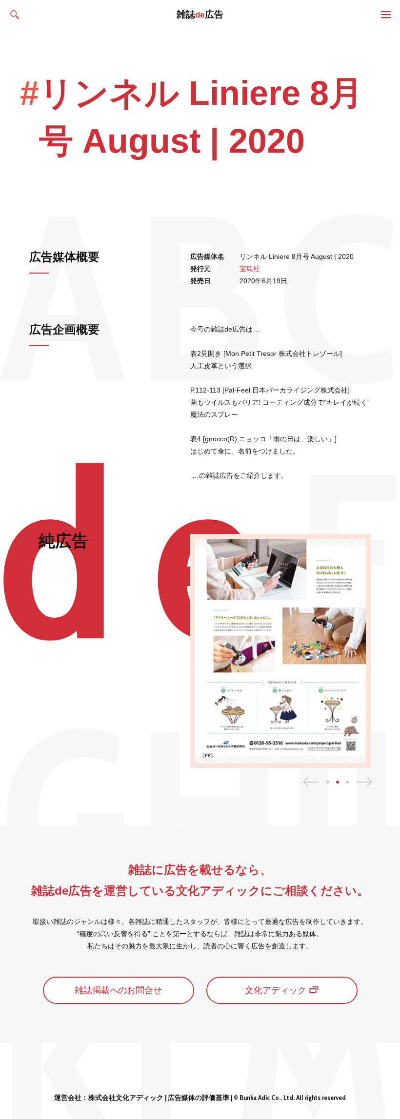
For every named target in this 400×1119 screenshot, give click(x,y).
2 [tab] (337, 782)
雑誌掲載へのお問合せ (118, 990)
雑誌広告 (200, 14)
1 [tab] (327, 782)
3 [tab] (347, 782)
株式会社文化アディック (125, 1097)
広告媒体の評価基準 (198, 1097)
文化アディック (275, 990)
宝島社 (250, 269)
